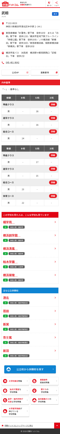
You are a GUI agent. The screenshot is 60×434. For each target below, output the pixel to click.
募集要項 (45, 72)
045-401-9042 (12, 62)
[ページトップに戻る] (57, 425)
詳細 (53, 104)
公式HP (15, 72)
